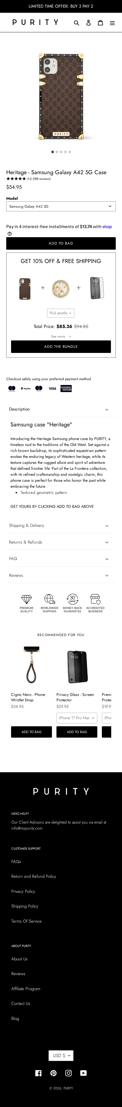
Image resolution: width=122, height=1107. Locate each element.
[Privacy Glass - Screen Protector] (76, 667)
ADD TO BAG (31, 732)
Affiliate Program (25, 989)
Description (19, 409)
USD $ (59, 1055)
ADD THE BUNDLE (61, 346)
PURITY (68, 1088)
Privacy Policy (23, 891)
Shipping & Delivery (26, 525)
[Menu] (112, 22)
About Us (19, 959)
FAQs (16, 861)
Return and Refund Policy (33, 876)
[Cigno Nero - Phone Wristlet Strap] (31, 667)
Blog (15, 1018)
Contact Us (20, 1003)
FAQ (13, 558)
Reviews (18, 974)
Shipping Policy (24, 906)
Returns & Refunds (25, 542)
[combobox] (61, 206)
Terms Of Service (26, 921)
